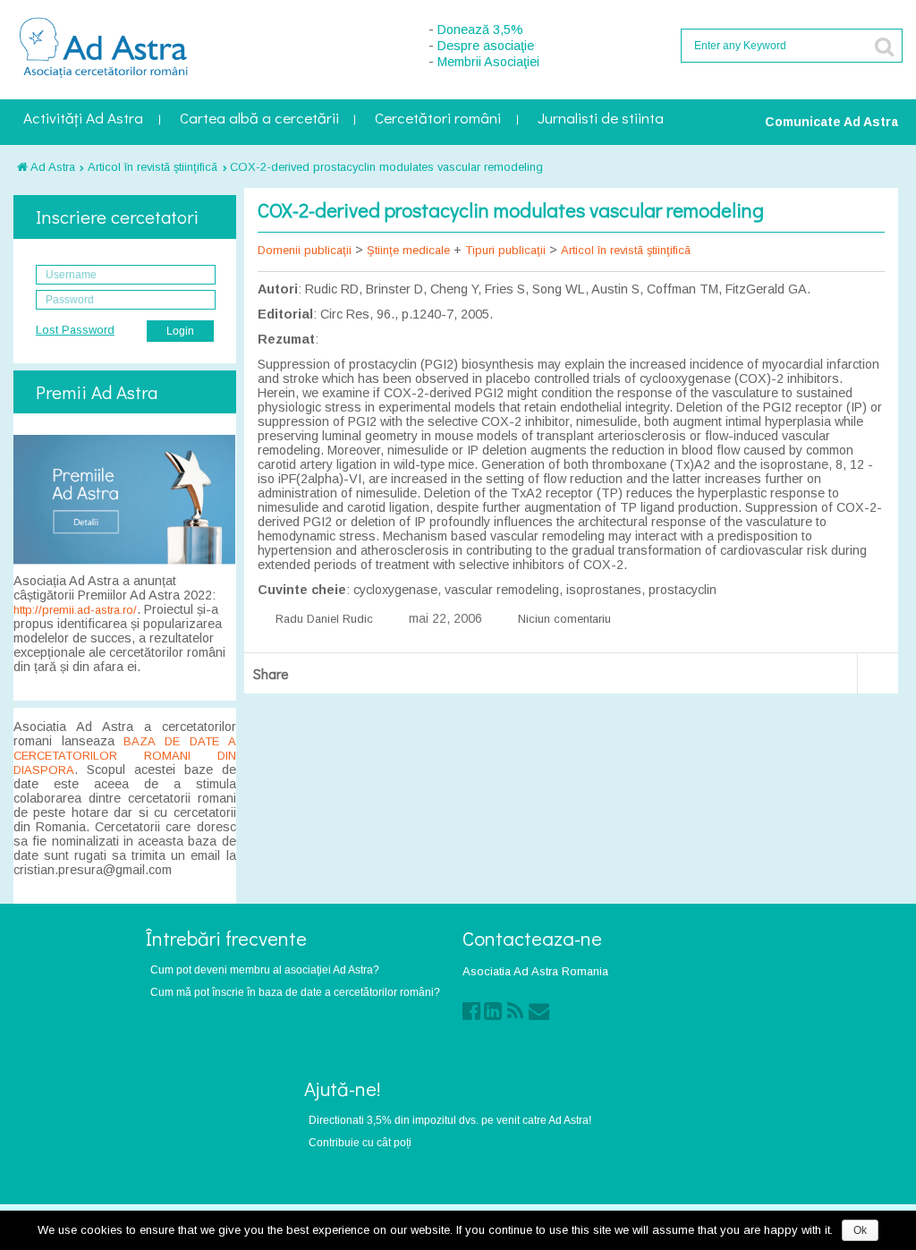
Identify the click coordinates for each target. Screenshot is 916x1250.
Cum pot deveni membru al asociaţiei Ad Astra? (264, 969)
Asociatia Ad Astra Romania (535, 971)
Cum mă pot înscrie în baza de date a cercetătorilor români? (295, 992)
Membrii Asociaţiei (488, 62)
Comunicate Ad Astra (831, 122)
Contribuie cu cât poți (360, 1142)
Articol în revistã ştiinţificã (152, 167)
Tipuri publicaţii (505, 250)
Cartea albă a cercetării (259, 119)
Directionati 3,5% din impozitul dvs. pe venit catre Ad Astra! (450, 1120)
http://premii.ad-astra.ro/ (75, 609)
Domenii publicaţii (305, 250)
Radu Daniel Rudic (324, 618)
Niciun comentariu (564, 618)
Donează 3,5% (480, 29)
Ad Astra (51, 167)
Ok (860, 1230)
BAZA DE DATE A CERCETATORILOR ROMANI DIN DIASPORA (124, 756)
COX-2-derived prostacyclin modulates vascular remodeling (386, 167)
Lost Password (75, 329)
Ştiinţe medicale (408, 250)
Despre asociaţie (485, 45)
